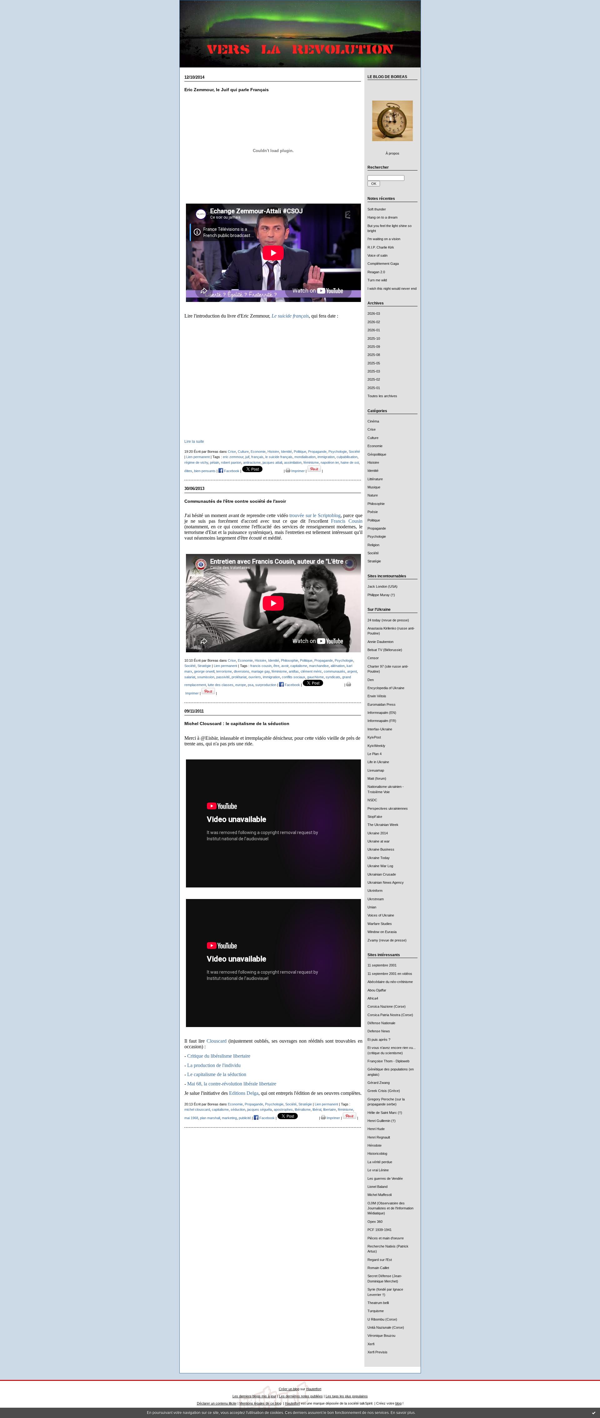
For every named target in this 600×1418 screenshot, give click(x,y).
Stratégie (374, 561)
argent (352, 671)
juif (247, 457)
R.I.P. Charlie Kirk (381, 247)
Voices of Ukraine (381, 915)
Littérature (375, 479)
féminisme (311, 462)
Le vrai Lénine (378, 1170)
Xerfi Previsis (378, 1352)
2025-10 (374, 338)
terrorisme (224, 671)
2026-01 (374, 330)
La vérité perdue (380, 1162)
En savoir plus (403, 1413)
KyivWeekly (376, 746)
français (257, 457)
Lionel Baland (378, 1186)
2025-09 (374, 346)
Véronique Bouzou (381, 1335)
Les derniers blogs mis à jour (254, 1396)
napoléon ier (330, 462)
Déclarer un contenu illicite (217, 1403)
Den (371, 680)
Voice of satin (378, 255)
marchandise (319, 666)
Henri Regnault (379, 1137)
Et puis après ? (379, 1039)
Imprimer (297, 471)
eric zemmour (233, 457)
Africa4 (373, 998)
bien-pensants (205, 471)
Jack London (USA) (383, 586)
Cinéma (373, 421)
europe (240, 685)
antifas (294, 671)
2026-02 (374, 322)
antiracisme (252, 462)
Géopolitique (377, 454)
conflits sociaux (293, 677)
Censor (373, 658)
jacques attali (272, 462)
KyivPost (374, 737)
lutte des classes (220, 685)
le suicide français (278, 457)
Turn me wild (377, 280)
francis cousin (261, 666)
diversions (241, 671)
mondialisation (305, 457)
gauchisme (315, 677)
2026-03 (374, 313)
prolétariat (239, 677)
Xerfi (371, 1344)
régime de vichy (196, 462)
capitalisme (298, 666)
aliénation (338, 666)
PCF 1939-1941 (380, 1230)
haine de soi (350, 462)
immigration (326, 457)
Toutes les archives (382, 396)
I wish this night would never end (392, 288)
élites (188, 471)
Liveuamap (376, 770)
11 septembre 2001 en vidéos (390, 974)
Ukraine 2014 (378, 833)
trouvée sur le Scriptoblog (315, 515)
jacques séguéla (259, 1109)
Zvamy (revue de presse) (387, 940)
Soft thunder (377, 209)
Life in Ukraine (378, 762)
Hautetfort (313, 1389)
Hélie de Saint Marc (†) (385, 1112)
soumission (205, 677)
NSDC (372, 800)
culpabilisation (347, 457)
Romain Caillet (378, 1268)
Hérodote (375, 1145)
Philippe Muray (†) (381, 595)
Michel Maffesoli (380, 1195)
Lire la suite (194, 441)
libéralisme (303, 1109)
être (276, 666)
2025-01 (374, 388)
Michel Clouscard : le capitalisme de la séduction (236, 723)
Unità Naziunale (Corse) (386, 1327)
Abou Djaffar (377, 990)
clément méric (311, 671)
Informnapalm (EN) (382, 712)
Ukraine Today (379, 858)
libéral (316, 1109)
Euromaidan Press (382, 704)
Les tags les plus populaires (347, 1396)
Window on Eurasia (382, 932)
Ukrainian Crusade (382, 874)
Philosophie (376, 504)
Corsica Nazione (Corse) (387, 1006)
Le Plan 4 (375, 754)
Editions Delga (243, 1093)
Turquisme (376, 1311)
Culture (373, 438)
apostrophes (283, 1109)
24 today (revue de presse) (388, 620)
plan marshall (210, 1118)
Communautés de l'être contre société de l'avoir (235, 501)
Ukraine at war (379, 841)
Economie (375, 446)
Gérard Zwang (379, 1082)
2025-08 (374, 355)
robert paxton (231, 462)
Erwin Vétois (377, 696)
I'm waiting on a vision (384, 239)
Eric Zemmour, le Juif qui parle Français (226, 89)
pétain (214, 462)
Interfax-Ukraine (380, 729)
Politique (374, 520)
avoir (284, 666)
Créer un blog (289, 1389)
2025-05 (374, 363)
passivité (223, 677)
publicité (245, 1118)
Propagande (377, 528)
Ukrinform (375, 890)
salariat (189, 677)
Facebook (231, 471)
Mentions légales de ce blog (260, 1403)
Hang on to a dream (383, 217)
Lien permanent (198, 457)
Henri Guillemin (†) (382, 1121)
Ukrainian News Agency (386, 882)
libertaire (329, 1109)
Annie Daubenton (380, 642)
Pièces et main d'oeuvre (386, 1238)
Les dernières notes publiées (301, 1396)
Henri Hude (376, 1129)
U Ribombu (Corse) (382, 1319)
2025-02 (374, 379)
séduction (238, 1109)
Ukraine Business (381, 849)
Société (373, 553)
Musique (374, 487)
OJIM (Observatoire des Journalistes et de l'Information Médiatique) (390, 1208)
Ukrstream (376, 899)
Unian (372, 907)
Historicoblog (377, 1153)
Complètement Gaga (383, 263)
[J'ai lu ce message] (593, 1412)
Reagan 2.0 (376, 272)
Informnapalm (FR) (382, 721)
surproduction (265, 685)
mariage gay (260, 671)
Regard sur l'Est (380, 1260)
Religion (373, 545)
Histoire (373, 462)
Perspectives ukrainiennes (388, 808)
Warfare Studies (380, 924)
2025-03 (374, 371)
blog (398, 1403)
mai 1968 (191, 1118)
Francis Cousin (346, 521)
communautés (334, 671)
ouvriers (254, 677)
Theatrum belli (378, 1303)
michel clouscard (197, 1109)
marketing (229, 1118)
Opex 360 (375, 1221)
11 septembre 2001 (382, 965)
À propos (392, 153)
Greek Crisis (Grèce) (384, 1091)
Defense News (379, 1031)
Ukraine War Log (380, 866)
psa (250, 685)
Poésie (373, 512)
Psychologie (377, 536)
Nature (373, 495)
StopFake (375, 816)
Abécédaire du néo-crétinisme (390, 982)
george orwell (204, 671)
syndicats (333, 677)
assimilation (293, 462)
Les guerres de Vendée (385, 1178)
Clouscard (217, 1041)
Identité (373, 470)
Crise (372, 429)
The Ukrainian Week (383, 825)
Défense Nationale (381, 1023)
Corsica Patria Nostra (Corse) (390, 1015)
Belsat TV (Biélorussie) (385, 650)
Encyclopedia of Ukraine (386, 688)
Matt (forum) (377, 778)
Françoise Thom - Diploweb (388, 1061)
